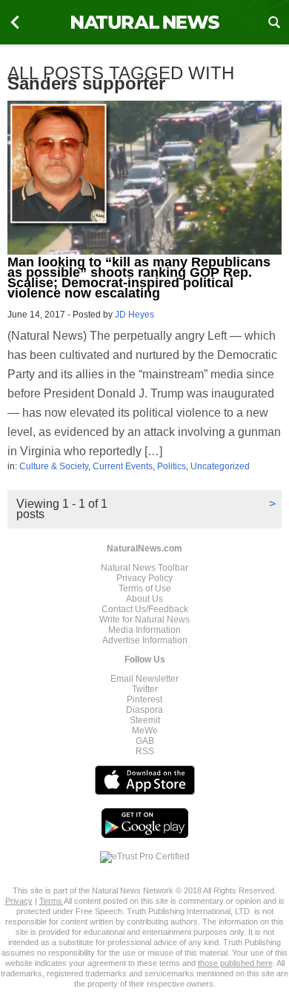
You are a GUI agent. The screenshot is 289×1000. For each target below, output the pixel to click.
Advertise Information (144, 640)
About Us (144, 599)
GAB (145, 741)
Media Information (144, 630)
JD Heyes (134, 314)
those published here (235, 963)
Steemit (145, 720)
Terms (51, 900)
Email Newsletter (144, 679)
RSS (145, 751)
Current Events (123, 466)
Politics (171, 466)
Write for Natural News (144, 619)
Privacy (19, 900)
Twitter (145, 689)
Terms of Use (145, 588)
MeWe (145, 730)
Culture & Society (53, 466)
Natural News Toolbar (144, 568)
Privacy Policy (144, 578)
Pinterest (144, 699)
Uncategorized (220, 466)
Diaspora (144, 710)
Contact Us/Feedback (145, 609)
